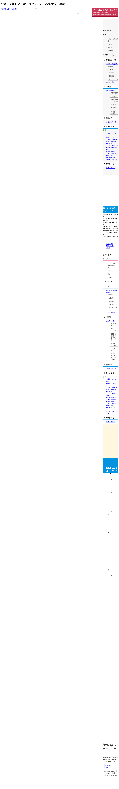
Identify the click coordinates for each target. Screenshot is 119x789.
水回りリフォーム (113, 330)
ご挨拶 (111, 298)
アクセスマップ (113, 309)
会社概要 (111, 301)
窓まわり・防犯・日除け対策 (113, 357)
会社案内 (110, 295)
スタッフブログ (116, 676)
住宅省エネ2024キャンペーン (110, 246)
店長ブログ (116, 691)
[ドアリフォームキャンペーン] (109, 180)
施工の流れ (116, 581)
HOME (107, 468)
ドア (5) (110, 271)
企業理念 (111, 304)
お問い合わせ (116, 475)
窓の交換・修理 (113, 344)
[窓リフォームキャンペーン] (109, 193)
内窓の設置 (113, 324)
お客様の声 (110, 607)
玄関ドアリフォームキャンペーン (116, 493)
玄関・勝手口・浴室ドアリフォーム (113, 337)
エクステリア (113, 349)
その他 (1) (110, 277)
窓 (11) (110, 274)
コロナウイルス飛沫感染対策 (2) (112, 265)
